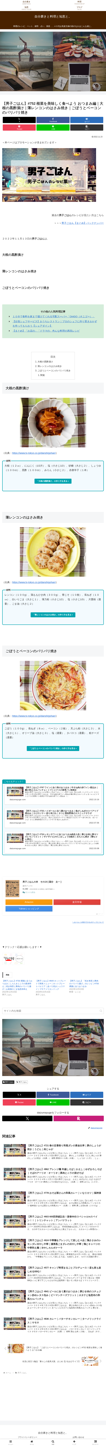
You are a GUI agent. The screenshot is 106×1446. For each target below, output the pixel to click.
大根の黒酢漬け (45, 361)
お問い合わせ (78, 1437)
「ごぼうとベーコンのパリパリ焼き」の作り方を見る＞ (53, 748)
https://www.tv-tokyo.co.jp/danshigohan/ (34, 453)
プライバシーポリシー (27, 1437)
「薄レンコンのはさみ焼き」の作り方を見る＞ (53, 615)
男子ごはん (9, 1082)
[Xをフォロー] (27, 1118)
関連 (42, 375)
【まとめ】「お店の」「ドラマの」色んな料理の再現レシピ (46, 330)
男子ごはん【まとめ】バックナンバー (83, 223)
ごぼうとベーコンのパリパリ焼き (54, 370)
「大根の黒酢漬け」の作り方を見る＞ (53, 481)
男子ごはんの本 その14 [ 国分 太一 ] (42, 882)
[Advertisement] (53, 1395)
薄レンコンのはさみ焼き (50, 366)
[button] (86, 127)
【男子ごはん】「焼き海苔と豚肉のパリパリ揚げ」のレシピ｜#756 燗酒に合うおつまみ (84, 983)
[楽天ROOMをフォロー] (79, 1118)
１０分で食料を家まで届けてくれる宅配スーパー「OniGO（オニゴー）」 (54, 316)
